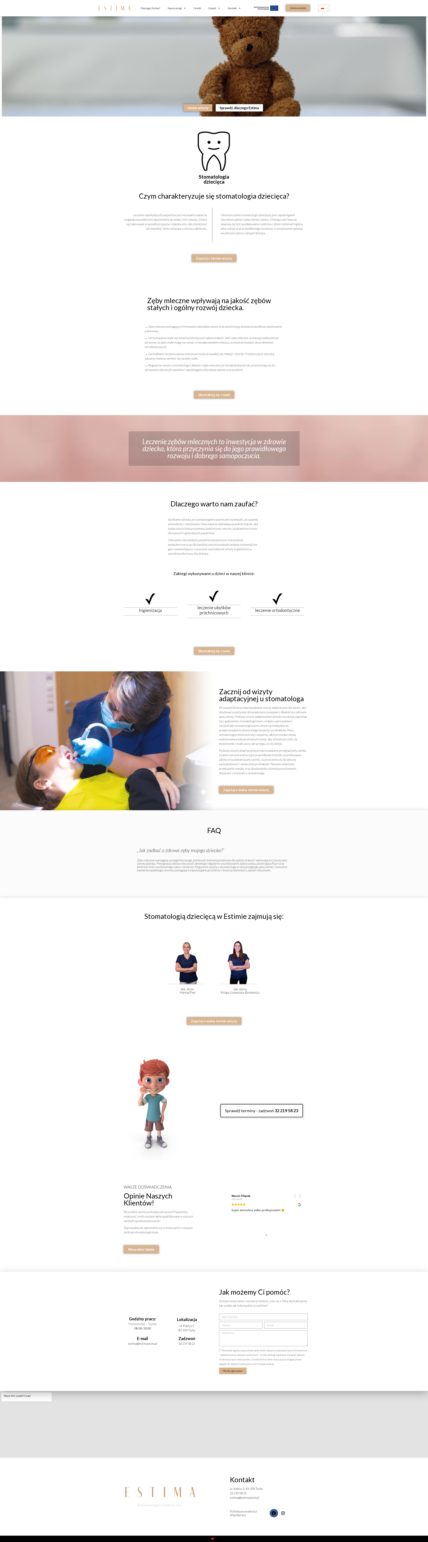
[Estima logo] (114, 8)
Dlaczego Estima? (150, 8)
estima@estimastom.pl (142, 1343)
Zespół (212, 8)
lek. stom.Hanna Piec (188, 990)
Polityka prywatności (243, 1511)
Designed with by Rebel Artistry (214, 1539)
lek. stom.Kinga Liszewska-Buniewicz (240, 990)
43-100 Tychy (186, 1330)
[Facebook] (274, 1513)
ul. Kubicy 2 (187, 1326)
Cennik (197, 8)
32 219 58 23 (187, 1343)
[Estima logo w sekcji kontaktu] (160, 1497)
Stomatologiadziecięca (214, 179)
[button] (298, 8)
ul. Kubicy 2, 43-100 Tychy (246, 1488)
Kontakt (232, 8)
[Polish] (323, 8)
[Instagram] (283, 1513)
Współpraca (238, 1515)
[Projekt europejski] (266, 8)
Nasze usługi (175, 8)
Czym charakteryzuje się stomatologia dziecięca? (214, 196)
